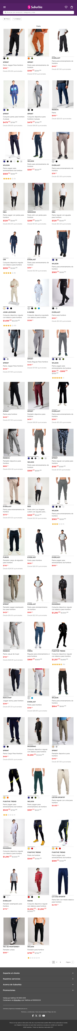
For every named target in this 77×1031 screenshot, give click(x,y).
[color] (4, 58)
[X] (36, 1016)
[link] (14, 52)
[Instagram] (40, 1016)
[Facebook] (33, 1016)
